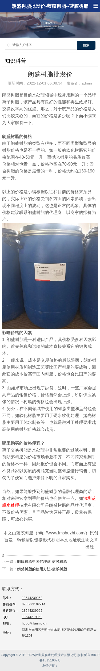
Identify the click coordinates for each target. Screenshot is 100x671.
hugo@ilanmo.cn (34, 623)
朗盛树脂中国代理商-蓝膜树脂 (42, 561)
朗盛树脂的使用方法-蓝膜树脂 (42, 569)
